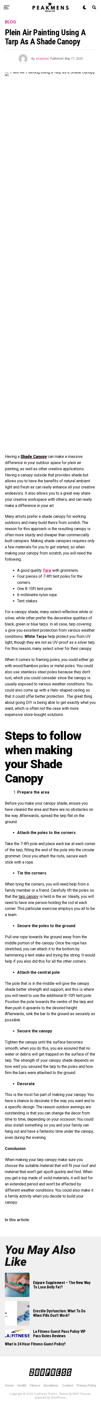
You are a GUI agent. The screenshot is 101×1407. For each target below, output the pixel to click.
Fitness (35, 1385)
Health (21, 1385)
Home (9, 1385)
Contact (67, 1385)
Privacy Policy (86, 1385)
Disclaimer (51, 1385)
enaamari (42, 58)
